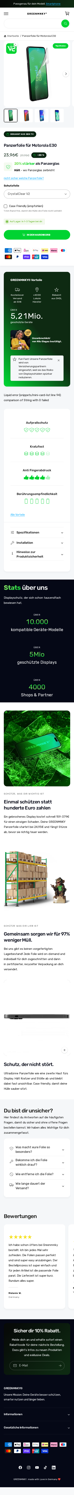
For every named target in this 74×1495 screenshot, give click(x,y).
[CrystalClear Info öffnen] (11, 48)
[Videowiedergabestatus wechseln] (64, 1050)
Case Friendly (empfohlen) (26, 206)
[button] (6, 13)
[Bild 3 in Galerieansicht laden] (41, 115)
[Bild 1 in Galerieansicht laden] (10, 115)
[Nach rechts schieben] (66, 74)
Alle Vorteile (17, 514)
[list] (37, 655)
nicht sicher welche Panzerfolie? (24, 178)
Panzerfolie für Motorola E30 (39, 36)
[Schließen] (58, 360)
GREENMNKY (19, 1479)
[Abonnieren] (60, 1365)
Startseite (13, 36)
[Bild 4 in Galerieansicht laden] (57, 115)
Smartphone (53, 3)
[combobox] (37, 23)
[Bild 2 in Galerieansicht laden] (26, 115)
